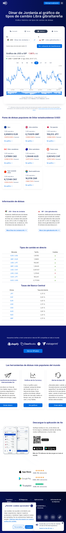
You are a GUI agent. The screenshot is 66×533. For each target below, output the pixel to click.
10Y (51, 63)
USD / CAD (14, 273)
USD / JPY (14, 263)
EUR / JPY (14, 277)
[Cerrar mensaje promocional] (62, 523)
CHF (11, 297)
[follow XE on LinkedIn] (39, 517)
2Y (41, 63)
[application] (34, 80)
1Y (36, 63)
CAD (11, 308)
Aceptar (29, 527)
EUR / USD (14, 255)
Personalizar (18, 527)
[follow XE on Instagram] (46, 517)
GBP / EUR (14, 259)
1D (22, 63)
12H (17, 63)
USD (11, 304)
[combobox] (18, 40)
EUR (11, 301)
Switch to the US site (45, 528)
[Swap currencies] (34, 40)
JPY (11, 293)
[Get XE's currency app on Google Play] (50, 448)
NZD (11, 315)
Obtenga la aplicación (51, 3)
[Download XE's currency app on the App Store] (38, 448)
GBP (11, 318)
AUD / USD (14, 280)
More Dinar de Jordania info (16, 230)
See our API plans (33, 351)
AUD (11, 311)
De (7, 37)
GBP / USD (14, 266)
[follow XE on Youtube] (53, 517)
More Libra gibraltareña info (48, 230)
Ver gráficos (33, 405)
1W (27, 63)
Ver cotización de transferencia (49, 46)
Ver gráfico (7, 141)
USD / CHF (14, 270)
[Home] (5, 3)
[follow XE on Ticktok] (60, 517)
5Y (45, 63)
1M (32, 63)
